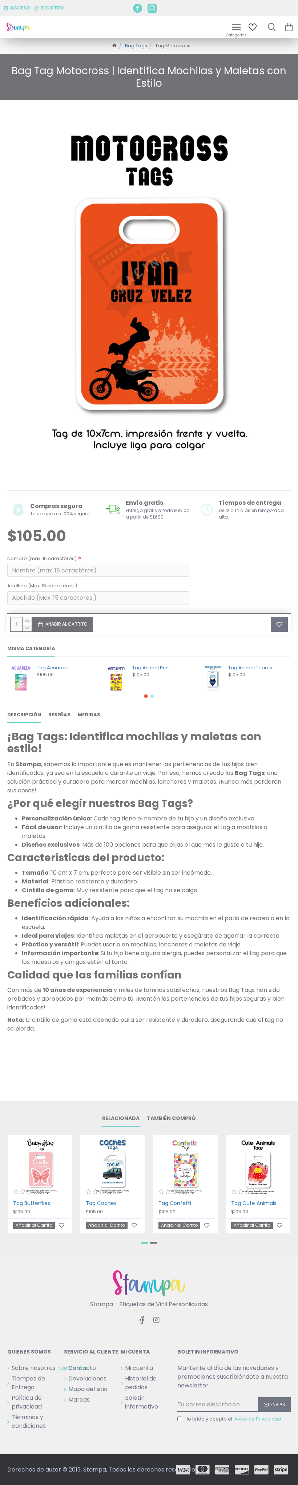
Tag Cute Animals (254, 1203)
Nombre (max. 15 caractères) (42, 558)
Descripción (24, 715)
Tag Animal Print (151, 668)
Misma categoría (31, 649)
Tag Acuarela (53, 668)
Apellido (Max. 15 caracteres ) (42, 585)
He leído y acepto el (233, 1418)
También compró (171, 1118)
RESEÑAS (59, 715)
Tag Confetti (174, 1203)
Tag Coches (101, 1203)
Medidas (89, 715)
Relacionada (121, 1118)
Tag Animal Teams (250, 668)
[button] (146, 696)
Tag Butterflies (31, 1203)
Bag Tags (136, 45)
